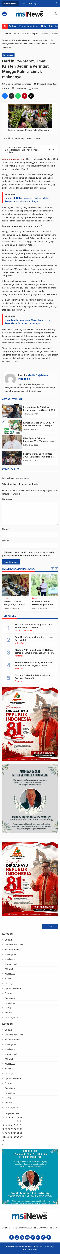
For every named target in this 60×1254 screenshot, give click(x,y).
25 (6, 1136)
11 (6, 1129)
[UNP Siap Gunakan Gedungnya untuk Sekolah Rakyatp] (15, 585)
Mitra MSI (9, 969)
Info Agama (8, 55)
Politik (8, 1007)
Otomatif (9, 993)
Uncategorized (12, 1017)
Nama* (5, 529)
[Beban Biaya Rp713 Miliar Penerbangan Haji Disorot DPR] (12, 411)
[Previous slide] (52, 568)
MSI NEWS (37, 598)
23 (21, 1133)
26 (9, 1136)
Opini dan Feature (13, 988)
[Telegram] (43, 1237)
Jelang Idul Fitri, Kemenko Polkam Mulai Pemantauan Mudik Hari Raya (27, 200)
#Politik (44, 33)
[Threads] (22, 1237)
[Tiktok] (38, 1237)
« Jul (4, 1144)
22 (18, 1133)
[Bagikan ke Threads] (31, 96)
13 (12, 1129)
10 (3, 1129)
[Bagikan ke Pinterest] (24, 96)
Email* (5, 540)
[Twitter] (32, 1237)
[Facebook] (11, 1237)
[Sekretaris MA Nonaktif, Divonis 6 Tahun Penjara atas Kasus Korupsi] (44, 585)
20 (12, 1133)
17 (3, 1133)
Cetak (35, 88)
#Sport (35, 33)
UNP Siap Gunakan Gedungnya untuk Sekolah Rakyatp (13, 604)
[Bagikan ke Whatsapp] (18, 96)
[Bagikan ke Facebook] (5, 96)
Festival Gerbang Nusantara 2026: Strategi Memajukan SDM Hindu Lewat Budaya (39, 457)
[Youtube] (27, 1237)
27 (12, 1136)
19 (9, 1133)
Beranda (6, 1228)
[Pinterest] (48, 1237)
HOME (14, 1228)
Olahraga (9, 983)
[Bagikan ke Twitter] (11, 96)
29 (18, 1136)
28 (15, 1136)
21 (15, 1133)
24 (4, 1136)
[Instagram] (17, 1237)
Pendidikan (8, 598)
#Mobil (25, 33)
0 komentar (20, 88)
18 (6, 1133)
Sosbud (8, 1012)
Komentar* (7, 499)
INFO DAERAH (25, 1228)
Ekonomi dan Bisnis (28, 26)
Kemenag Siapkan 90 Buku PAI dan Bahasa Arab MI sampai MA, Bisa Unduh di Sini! (39, 425)
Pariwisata (10, 998)
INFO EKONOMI (41, 1228)
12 (9, 1129)
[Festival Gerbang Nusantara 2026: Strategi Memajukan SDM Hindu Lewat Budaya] (12, 458)
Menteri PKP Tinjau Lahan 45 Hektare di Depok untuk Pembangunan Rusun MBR (34, 653)
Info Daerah (10, 959)
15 (18, 1129)
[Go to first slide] (56, 568)
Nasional (19, 656)
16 (21, 1129)
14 (15, 1129)
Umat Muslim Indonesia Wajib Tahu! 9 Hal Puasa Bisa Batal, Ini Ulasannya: (28, 322)
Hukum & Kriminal (50, 26)
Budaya (12, 26)
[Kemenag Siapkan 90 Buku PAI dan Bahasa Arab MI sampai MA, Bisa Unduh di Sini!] (12, 427)
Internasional (11, 964)
